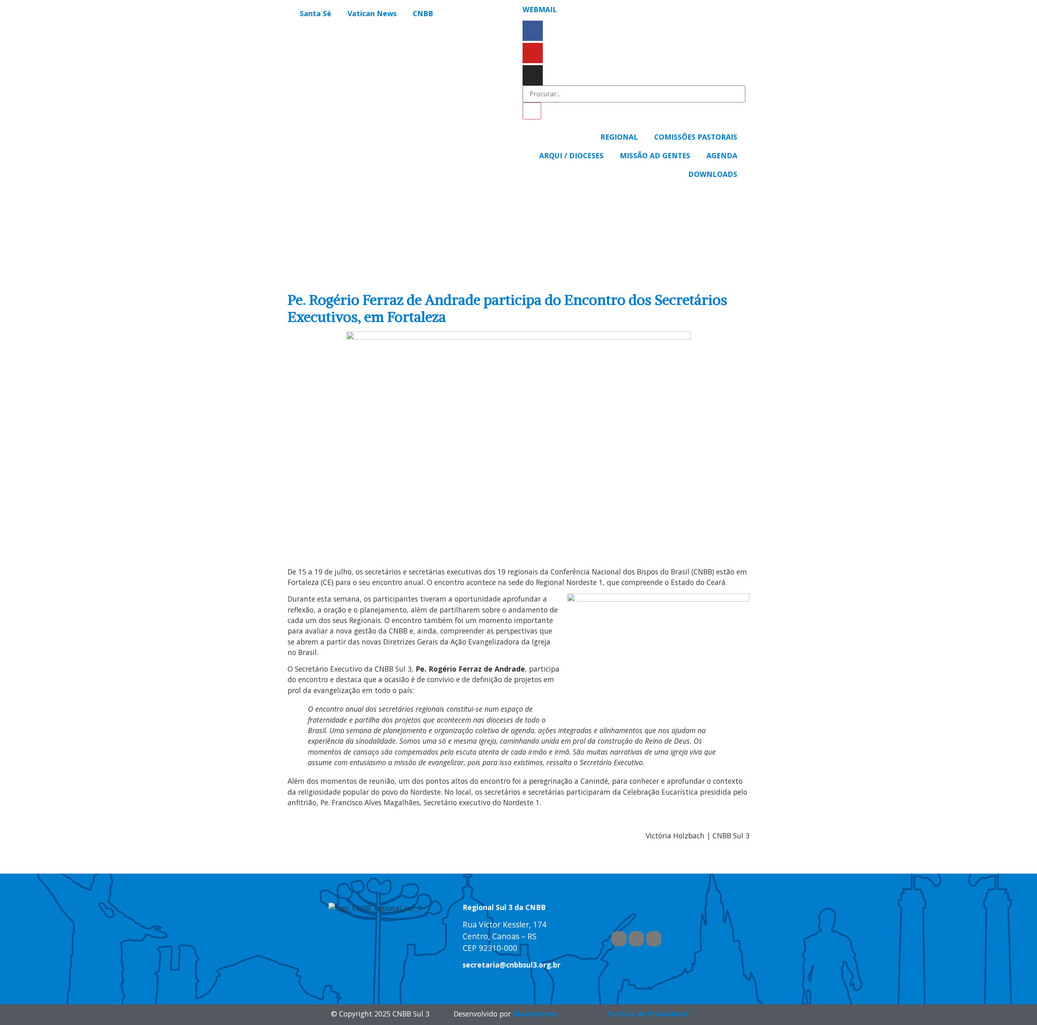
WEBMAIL (540, 9)
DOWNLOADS (712, 174)
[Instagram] (533, 75)
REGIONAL (619, 137)
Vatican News (372, 13)
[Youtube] (533, 53)
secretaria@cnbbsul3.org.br (512, 965)
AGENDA (721, 155)
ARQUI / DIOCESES (571, 155)
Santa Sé (315, 13)
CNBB (423, 13)
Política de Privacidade (648, 1014)
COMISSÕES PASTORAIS (695, 137)
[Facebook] (533, 31)
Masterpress (535, 1014)
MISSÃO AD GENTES (655, 155)
